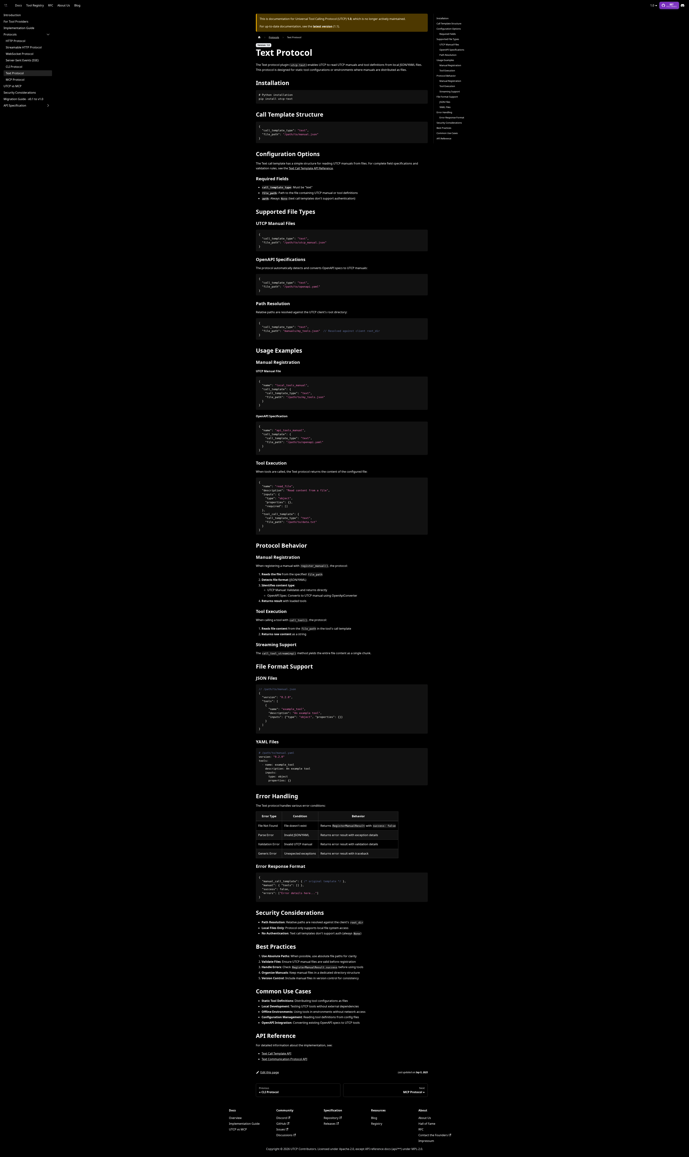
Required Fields (447, 34)
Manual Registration (450, 65)
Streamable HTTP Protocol (24, 47)
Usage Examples (445, 60)
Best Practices (444, 128)
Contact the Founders (433, 1135)
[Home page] (259, 37)
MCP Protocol (15, 80)
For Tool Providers (16, 21)
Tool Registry (35, 5)
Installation (443, 18)
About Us (63, 5)
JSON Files (444, 102)
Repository (331, 1118)
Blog (77, 5)
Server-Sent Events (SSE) (22, 60)
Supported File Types (448, 39)
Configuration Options (449, 28)
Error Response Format (451, 117)
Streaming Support (449, 91)
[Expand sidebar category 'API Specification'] (48, 105)
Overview (235, 1118)
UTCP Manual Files (449, 44)
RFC (50, 5)
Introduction (12, 15)
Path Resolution (447, 55)
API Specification (15, 105)
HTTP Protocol (15, 41)
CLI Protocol (14, 67)
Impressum (426, 1141)
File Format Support (447, 96)
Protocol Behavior (446, 75)
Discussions (284, 1135)
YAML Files (445, 107)
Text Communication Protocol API (284, 1059)
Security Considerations (20, 93)
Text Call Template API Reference (311, 168)
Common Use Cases (447, 133)
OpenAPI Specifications (451, 49)
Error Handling (444, 112)
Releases (330, 1124)
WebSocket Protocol (19, 54)
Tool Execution (447, 70)
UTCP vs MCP (13, 86)
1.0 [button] (652, 5)
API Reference (444, 138)
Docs (18, 5)
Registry (376, 1124)
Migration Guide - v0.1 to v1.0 (23, 99)
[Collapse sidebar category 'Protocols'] (48, 34)
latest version (322, 26)
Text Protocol (15, 73)
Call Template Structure (449, 23)
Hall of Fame (426, 1124)
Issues (280, 1129)
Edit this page (269, 1072)
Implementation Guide (19, 28)
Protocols (10, 34)
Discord (682, 5)
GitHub (281, 1124)
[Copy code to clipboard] (423, 94)
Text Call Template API (276, 1053)
